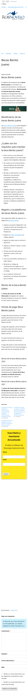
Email (4, 459)
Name (5, 452)
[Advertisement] (14, 37)
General (7, 1)
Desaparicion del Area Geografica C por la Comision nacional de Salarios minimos (6, 423)
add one (13, 610)
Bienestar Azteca (13, 220)
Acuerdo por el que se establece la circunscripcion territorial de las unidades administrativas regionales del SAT (6, 412)
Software (8, 53)
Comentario (5, 631)
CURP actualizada (16, 235)
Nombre (4, 654)
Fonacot (22, 53)
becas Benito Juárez (10, 125)
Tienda (3, 7)
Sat (2, 53)
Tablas (16, 53)
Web (2, 667)
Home (3, 1)
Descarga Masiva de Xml (15, 7)
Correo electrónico (8, 660)
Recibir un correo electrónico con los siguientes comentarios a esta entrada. (13, 676)
